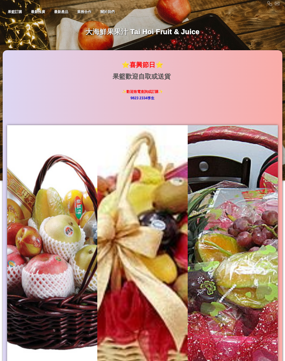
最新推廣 (38, 12)
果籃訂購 (15, 12)
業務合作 (84, 12)
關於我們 (107, 12)
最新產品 (61, 12)
